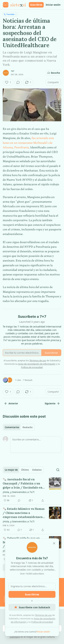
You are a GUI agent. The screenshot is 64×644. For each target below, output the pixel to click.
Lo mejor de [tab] (11, 469)
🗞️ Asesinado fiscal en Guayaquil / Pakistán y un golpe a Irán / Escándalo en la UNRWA (22, 483)
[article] (32, 489)
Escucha (55, 72)
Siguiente (50, 403)
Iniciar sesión (53, 4)
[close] (54, 543)
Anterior (13, 403)
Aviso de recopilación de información (36, 363)
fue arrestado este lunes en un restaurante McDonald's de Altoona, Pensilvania (28, 143)
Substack (15, 636)
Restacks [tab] (27, 427)
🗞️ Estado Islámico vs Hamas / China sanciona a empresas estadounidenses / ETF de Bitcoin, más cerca (24, 513)
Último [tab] (25, 469)
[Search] (57, 469)
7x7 (12, 71)
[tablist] (18, 427)
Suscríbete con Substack (34, 607)
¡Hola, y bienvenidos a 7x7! (18, 492)
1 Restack (27, 380)
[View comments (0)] (18, 82)
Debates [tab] (36, 469)
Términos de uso (43, 615)
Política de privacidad (42, 621)
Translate (10, 14)
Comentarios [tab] (12, 427)
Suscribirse (36, 4)
